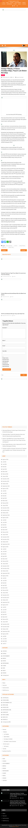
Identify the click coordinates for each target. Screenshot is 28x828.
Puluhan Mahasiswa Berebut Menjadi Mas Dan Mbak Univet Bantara (13, 294)
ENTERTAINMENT (18, 2)
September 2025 (6, 486)
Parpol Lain (4, 247)
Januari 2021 (5, 621)
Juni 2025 (5, 493)
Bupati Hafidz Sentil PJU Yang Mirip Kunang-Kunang (5, 250)
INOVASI (4, 660)
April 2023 (5, 556)
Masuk (4, 682)
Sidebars (5, 731)
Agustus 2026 (5, 459)
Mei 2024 (4, 524)
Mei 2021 (4, 612)
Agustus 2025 (5, 488)
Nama (4, 340)
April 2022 (5, 585)
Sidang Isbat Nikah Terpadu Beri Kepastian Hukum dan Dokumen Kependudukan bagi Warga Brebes (14, 435)
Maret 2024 (5, 529)
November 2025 (6, 481)
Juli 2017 (4, 643)
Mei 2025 (4, 495)
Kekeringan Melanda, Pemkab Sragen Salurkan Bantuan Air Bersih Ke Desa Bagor (14, 431)
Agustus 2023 (5, 546)
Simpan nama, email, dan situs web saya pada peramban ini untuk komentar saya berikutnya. (5, 362)
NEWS (7, 2)
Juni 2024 (5, 522)
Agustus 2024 (5, 517)
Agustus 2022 (5, 575)
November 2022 (6, 568)
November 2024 (6, 510)
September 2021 (6, 602)
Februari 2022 (5, 590)
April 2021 (5, 614)
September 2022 (6, 573)
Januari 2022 (5, 592)
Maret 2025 (5, 500)
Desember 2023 (6, 537)
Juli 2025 (4, 490)
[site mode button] (23, 45)
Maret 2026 (5, 471)
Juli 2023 (4, 549)
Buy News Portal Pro (7, 751)
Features (4, 729)
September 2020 (6, 631)
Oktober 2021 (5, 600)
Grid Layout (6, 746)
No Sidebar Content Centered (10, 741)
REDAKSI (4, 672)
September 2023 (6, 544)
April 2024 (5, 527)
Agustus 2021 (5, 604)
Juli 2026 (4, 461)
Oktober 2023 (5, 541)
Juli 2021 (4, 607)
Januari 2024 (5, 534)
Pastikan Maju (11, 247)
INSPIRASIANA (6, 663)
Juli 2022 (4, 578)
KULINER (4, 665)
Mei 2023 (4, 553)
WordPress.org (6, 690)
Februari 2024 (5, 532)
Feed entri (5, 685)
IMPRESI (24, 2)
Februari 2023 (5, 561)
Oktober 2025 (5, 483)
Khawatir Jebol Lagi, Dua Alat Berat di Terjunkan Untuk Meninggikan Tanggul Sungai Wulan (24, 250)
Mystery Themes (16, 826)
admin (13, 77)
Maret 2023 (5, 558)
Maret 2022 (5, 587)
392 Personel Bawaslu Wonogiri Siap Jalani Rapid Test (12, 313)
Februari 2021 (5, 619)
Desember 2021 (6, 595)
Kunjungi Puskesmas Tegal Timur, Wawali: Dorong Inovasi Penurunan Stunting (13, 274)
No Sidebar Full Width (8, 739)
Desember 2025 (6, 478)
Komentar (4, 327)
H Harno (15, 245)
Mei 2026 (4, 466)
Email (3, 345)
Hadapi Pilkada (22, 245)
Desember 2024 (6, 507)
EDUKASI (11, 2)
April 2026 (5, 469)
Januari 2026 (5, 476)
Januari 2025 (5, 505)
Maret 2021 (5, 616)
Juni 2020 (5, 638)
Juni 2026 (5, 464)
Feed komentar (6, 687)
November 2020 (6, 626)
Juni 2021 (5, 609)
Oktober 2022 (5, 570)
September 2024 (6, 515)
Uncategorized (6, 675)
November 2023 (6, 539)
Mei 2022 (4, 583)
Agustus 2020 (5, 633)
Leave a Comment (20, 77)
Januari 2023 (5, 563)
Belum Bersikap (9, 245)
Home (4, 2)
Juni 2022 (5, 580)
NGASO (4, 670)
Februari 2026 (5, 474)
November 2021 (6, 597)
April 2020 (5, 641)
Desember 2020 (6, 624)
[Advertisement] (14, 30)
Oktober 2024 (5, 512)
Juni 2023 (5, 551)
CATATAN (5, 651)
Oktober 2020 (5, 629)
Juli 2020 (4, 636)
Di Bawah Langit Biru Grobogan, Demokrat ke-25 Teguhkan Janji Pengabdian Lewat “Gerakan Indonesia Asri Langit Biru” (15, 450)
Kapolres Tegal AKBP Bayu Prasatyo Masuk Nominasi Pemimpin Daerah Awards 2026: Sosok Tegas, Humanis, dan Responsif (14, 440)
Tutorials (4, 748)
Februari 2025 (5, 503)
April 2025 (5, 498)
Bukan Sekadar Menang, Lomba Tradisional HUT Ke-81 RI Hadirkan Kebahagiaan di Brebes (14, 445)
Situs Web (4, 351)
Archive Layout (6, 743)
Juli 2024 (4, 520)
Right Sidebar (6, 736)
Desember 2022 (6, 566)
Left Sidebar (6, 734)
